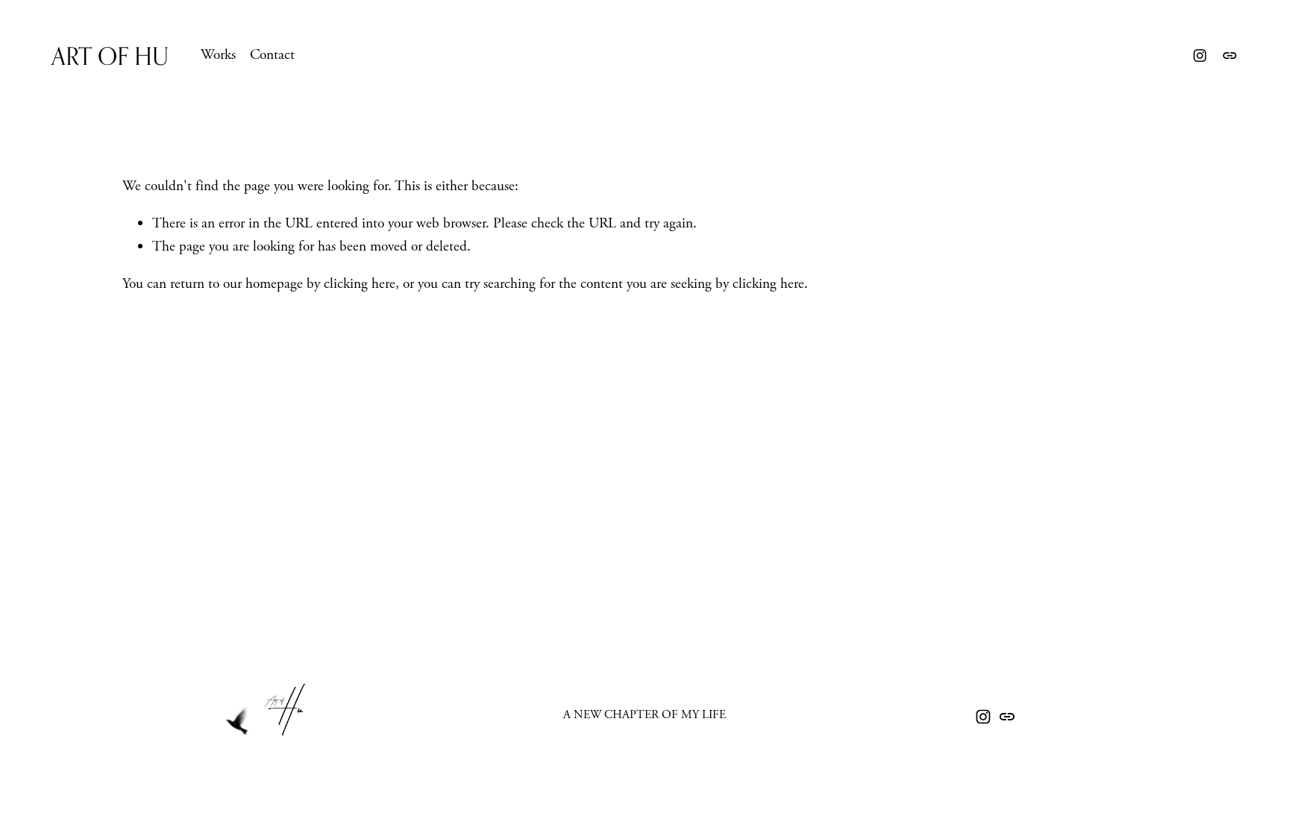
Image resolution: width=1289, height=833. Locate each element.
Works (218, 54)
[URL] (1230, 55)
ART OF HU (110, 55)
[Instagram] (1200, 55)
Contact (272, 54)
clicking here (359, 283)
